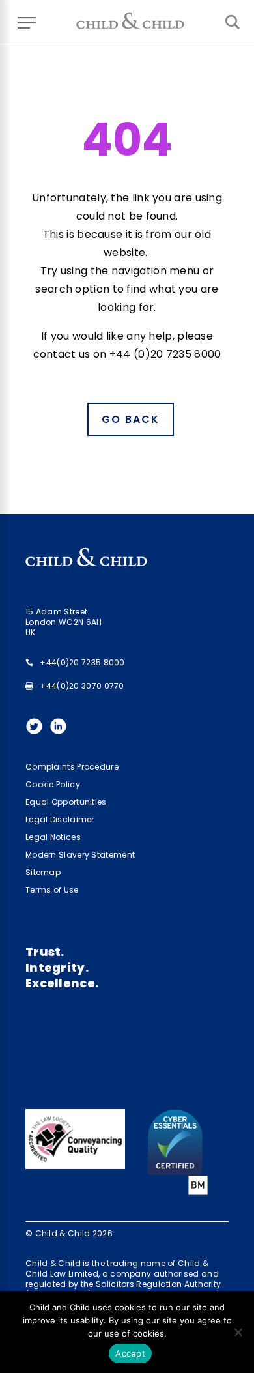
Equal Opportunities (66, 801)
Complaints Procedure (72, 766)
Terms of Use (52, 889)
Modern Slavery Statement (80, 854)
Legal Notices (53, 837)
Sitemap (43, 872)
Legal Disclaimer (59, 819)
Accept (130, 1353)
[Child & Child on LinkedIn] (61, 730)
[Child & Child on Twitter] (37, 730)
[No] (237, 1331)
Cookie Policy (52, 784)
